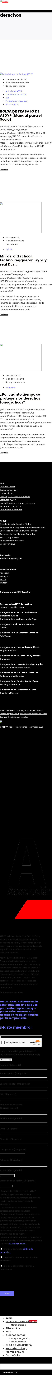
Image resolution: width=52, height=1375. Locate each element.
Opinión (9, 249)
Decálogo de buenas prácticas (15, 496)
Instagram (5, 576)
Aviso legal (21, 710)
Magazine (10, 387)
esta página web (17, 1243)
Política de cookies (7, 710)
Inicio (2, 483)
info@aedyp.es (14, 558)
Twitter (3, 582)
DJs (7, 97)
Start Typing (13, 1361)
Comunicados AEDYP (16, 94)
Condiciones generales (18, 717)
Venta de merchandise (11, 509)
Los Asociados (6, 493)
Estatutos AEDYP (8, 499)
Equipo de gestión (8, 490)
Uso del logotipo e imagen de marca (17, 503)
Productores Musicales (16, 101)
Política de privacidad (9, 714)
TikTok (3, 579)
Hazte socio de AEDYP (10, 506)
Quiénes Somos (7, 486)
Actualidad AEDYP (14, 91)
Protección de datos (35, 710)
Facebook (4, 573)
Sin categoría (12, 104)
